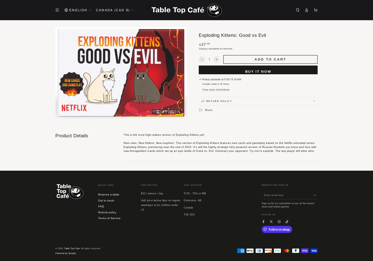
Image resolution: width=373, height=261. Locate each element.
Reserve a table (108, 194)
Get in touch (106, 200)
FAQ (101, 206)
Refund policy (107, 212)
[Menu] (57, 10)
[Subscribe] (316, 195)
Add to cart (270, 59)
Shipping (203, 49)
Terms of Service (109, 218)
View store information (216, 89)
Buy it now (258, 71)
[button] (297, 10)
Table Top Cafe (72, 248)
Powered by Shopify (65, 253)
